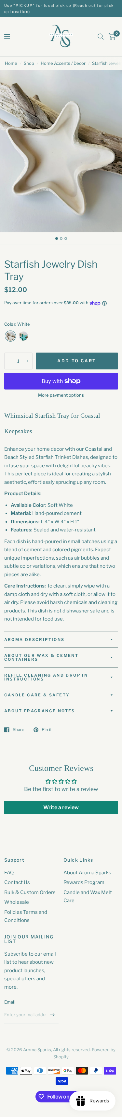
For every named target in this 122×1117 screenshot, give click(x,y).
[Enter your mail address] (52, 1014)
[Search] (100, 36)
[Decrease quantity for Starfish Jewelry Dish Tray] (9, 361)
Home (11, 63)
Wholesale (16, 902)
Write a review (61, 807)
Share (18, 729)
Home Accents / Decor (63, 63)
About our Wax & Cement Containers (41, 657)
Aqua (23, 336)
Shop (29, 63)
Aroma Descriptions (34, 639)
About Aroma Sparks (87, 873)
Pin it (47, 729)
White (10, 336)
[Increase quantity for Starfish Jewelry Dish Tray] (27, 361)
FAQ (9, 873)
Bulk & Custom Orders (30, 892)
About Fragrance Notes (39, 710)
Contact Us (17, 882)
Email (9, 1002)
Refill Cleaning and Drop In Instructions (46, 677)
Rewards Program (83, 882)
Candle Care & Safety (37, 694)
